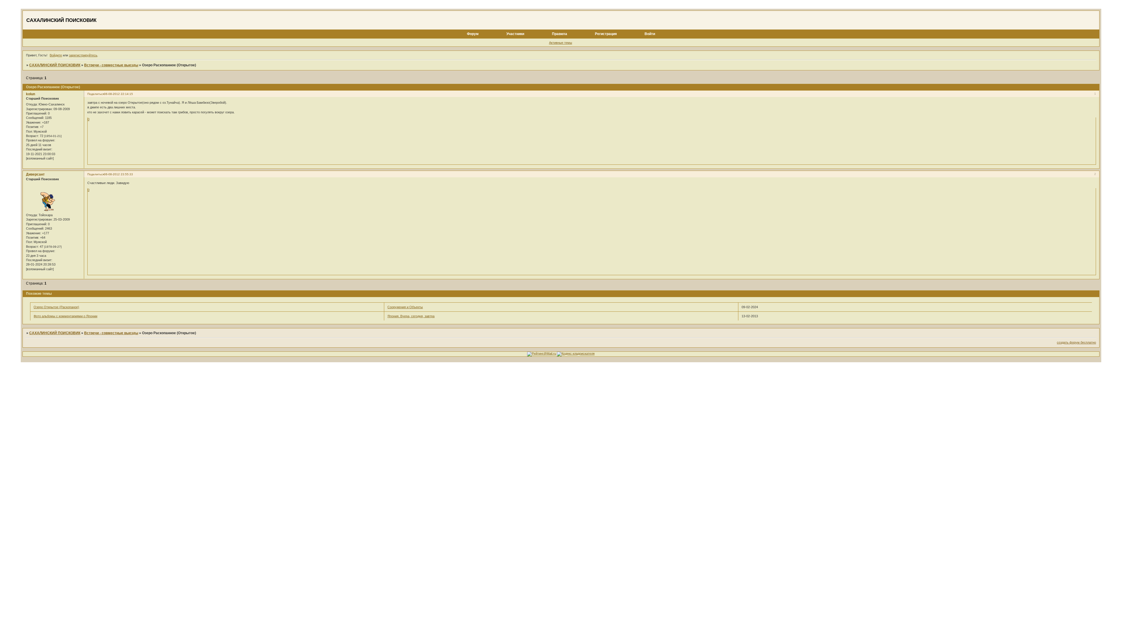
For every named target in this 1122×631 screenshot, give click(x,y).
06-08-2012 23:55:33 (118, 174)
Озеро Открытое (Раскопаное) (56, 307)
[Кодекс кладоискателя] (576, 353)
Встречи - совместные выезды (111, 65)
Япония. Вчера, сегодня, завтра (410, 316)
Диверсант (35, 174)
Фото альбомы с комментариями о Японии (65, 316)
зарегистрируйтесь (83, 55)
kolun (30, 94)
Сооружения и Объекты (405, 307)
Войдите (56, 55)
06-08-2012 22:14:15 (118, 94)
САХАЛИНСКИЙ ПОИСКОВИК (54, 65)
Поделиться (95, 94)
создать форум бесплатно (1076, 342)
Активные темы (560, 42)
